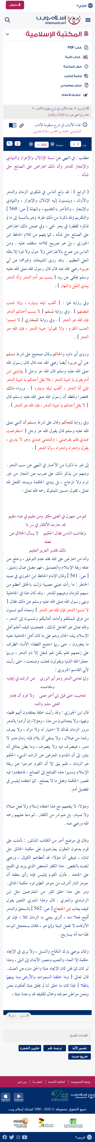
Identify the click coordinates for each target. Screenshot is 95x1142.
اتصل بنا (37, 1081)
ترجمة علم (55, 1048)
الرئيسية (81, 109)
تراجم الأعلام (71, 95)
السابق (23, 1016)
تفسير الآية (79, 1048)
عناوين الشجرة (30, 1048)
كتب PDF (75, 47)
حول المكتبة (72, 66)
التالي (12, 1016)
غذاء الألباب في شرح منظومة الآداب (54, 109)
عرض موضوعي (71, 85)
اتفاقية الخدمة (56, 1081)
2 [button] (78, 144)
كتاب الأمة (72, 57)
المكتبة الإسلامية (54, 34)
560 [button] (44, 145)
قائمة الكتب (73, 76)
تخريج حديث (80, 1056)
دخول (14, 5)
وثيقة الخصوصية (80, 1081)
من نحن (22, 1081)
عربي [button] (82, 5)
